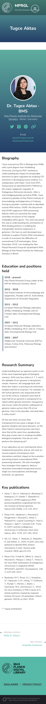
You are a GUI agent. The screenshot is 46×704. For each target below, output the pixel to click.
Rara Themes (14, 700)
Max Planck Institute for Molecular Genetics (23, 117)
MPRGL (21, 5)
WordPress (32, 700)
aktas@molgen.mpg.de (23, 137)
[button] (4, 699)
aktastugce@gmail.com (23, 140)
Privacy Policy (32, 684)
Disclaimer (11, 684)
